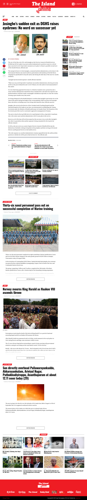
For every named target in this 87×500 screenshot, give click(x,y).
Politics (54, 16)
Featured (19, 140)
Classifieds (60, 16)
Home (13, 16)
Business (32, 16)
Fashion (49, 16)
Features (22, 16)
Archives (66, 16)
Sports (27, 16)
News (17, 16)
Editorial (43, 16)
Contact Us (72, 16)
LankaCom (77, 498)
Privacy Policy (6, 498)
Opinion (37, 16)
